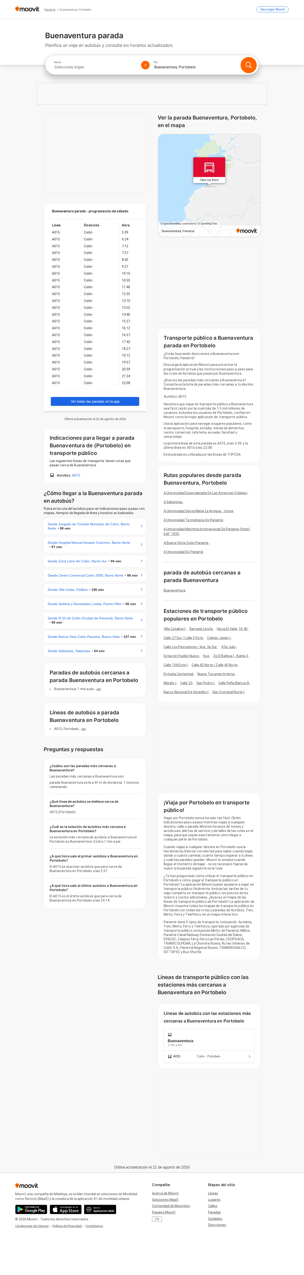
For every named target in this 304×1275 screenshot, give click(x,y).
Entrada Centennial (178, 674)
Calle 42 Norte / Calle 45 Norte (215, 665)
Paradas (214, 1212)
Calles (212, 1206)
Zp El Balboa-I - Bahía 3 (230, 656)
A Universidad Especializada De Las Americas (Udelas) (205, 493)
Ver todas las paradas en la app (95, 401)
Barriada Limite (201, 629)
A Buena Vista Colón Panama (186, 543)
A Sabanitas (173, 502)
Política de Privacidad (67, 1226)
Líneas (213, 1193)
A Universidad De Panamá (183, 552)
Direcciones (217, 1225)
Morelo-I (170, 683)
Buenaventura (174, 590)
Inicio (57, 62)
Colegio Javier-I (219, 638)
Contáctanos (94, 1226)
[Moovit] (27, 9)
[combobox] (95, 67)
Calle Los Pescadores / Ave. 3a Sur (190, 647)
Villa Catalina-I (174, 629)
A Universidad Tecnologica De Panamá (193, 520)
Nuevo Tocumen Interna (215, 674)
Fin (156, 62)
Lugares (214, 1200)
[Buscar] (249, 65)
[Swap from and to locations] (145, 65)
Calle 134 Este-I (176, 665)
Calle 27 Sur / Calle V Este (183, 638)
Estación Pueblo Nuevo (181, 656)
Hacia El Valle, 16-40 (232, 629)
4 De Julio (228, 647)
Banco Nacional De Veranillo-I (186, 692)
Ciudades (215, 1219)
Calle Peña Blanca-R (233, 683)
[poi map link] (209, 186)
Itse (206, 656)
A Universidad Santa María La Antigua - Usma (198, 511)
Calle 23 (186, 683)
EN (157, 1219)
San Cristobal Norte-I (228, 692)
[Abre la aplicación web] (100, 1209)
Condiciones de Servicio (32, 1226)
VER (98, 689)
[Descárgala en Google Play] (31, 1209)
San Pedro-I (205, 683)
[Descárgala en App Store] (66, 1209)
